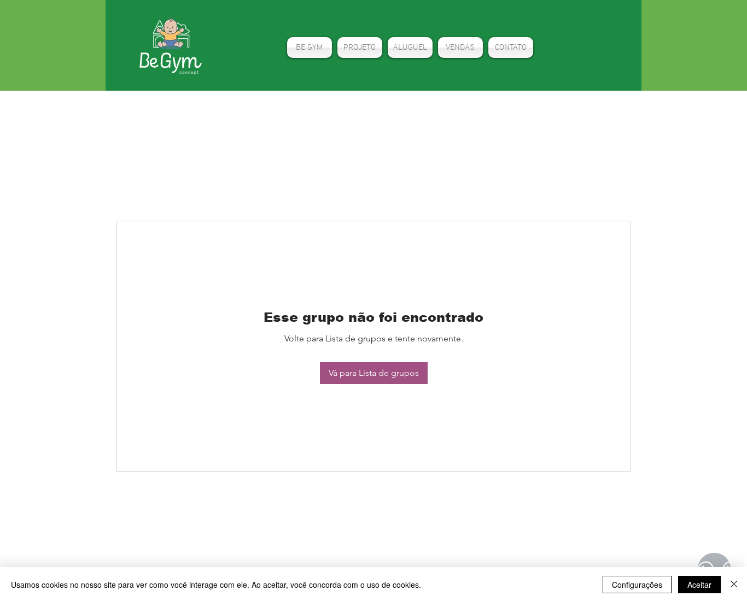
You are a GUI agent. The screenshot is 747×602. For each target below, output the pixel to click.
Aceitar (699, 584)
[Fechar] (733, 584)
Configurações (637, 584)
